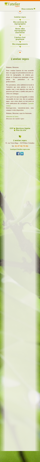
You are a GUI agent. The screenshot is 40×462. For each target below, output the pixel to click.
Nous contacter (28, 9)
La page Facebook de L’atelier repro (18, 153)
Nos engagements (20, 44)
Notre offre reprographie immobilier (20, 31)
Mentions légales (23, 128)
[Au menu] (20, 52)
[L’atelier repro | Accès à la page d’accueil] (12, 10)
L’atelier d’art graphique (20, 38)
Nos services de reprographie (20, 23)
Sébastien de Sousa (12, 116)
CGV (11, 128)
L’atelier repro (20, 17)
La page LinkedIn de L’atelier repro (22, 153)
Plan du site (21, 130)
